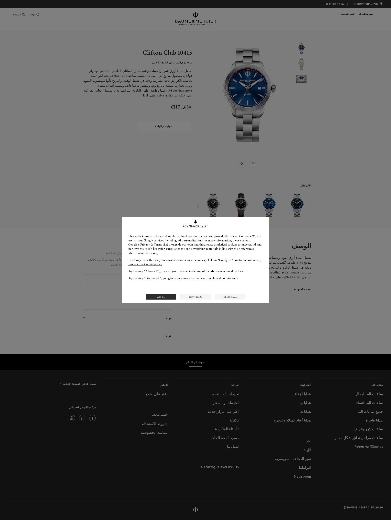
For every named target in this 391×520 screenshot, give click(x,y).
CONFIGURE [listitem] (195, 296)
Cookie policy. (145, 264)
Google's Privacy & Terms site (147, 244)
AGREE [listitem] (161, 296)
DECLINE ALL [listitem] (230, 296)
